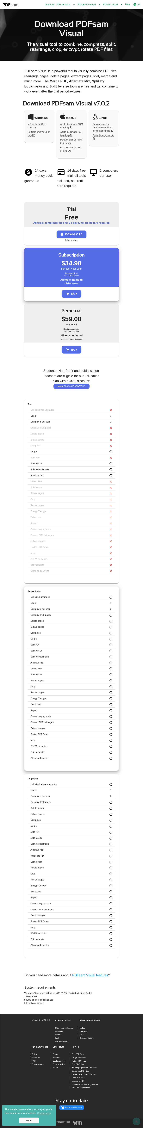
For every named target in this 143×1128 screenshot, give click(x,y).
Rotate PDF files (79, 1061)
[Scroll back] (136, 1121)
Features (59, 1031)
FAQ (57, 1038)
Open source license (64, 1028)
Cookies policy (59, 1061)
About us (56, 1058)
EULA (82, 1028)
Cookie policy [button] (44, 1113)
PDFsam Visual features (90, 975)
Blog (127, 4)
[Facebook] (80, 1124)
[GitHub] (47, 1021)
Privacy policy (59, 1064)
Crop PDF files (78, 1078)
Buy (74, 293)
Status (55, 1068)
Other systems (71, 240)
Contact (56, 1054)
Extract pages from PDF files (84, 1068)
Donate (58, 1035)
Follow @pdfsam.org (73, 1107)
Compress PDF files (80, 1071)
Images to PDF (78, 1081)
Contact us (72, 386)
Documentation (62, 1041)
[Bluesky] (75, 1124)
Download (49, 4)
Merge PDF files (79, 1058)
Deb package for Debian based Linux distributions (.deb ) (103, 127)
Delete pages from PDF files (84, 1074)
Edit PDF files (78, 1054)
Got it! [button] (29, 1120)
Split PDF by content (81, 1088)
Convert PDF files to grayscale (85, 1084)
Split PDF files (78, 1064)
